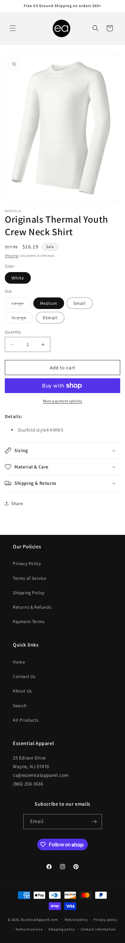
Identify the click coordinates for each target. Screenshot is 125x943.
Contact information (98, 929)
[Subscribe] (95, 821)
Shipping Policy (29, 593)
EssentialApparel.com (39, 919)
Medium (48, 303)
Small (79, 303)
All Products (25, 720)
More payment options (62, 401)
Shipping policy (61, 929)
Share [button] (17, 503)
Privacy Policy (27, 563)
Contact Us (24, 676)
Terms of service (28, 929)
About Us (22, 691)
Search (20, 705)
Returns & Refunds (32, 607)
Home (19, 662)
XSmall (50, 318)
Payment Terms (29, 621)
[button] (13, 28)
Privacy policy (105, 919)
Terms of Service (29, 578)
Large (21, 304)
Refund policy (76, 919)
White (18, 278)
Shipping (11, 255)
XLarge (22, 318)
